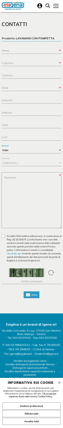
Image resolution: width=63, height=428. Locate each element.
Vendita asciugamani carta (29, 360)
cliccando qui (14, 253)
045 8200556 (48, 337)
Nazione (5, 146)
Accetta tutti (31, 421)
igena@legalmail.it (21, 354)
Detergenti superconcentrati (29, 367)
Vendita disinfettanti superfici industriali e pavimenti (29, 372)
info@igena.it (50, 354)
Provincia (6, 158)
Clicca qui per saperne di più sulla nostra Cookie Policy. (33, 395)
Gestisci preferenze (31, 406)
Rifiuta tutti (31, 413)
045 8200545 (21, 337)
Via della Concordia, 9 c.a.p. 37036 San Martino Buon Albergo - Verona (31, 332)
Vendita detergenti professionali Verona (29, 364)
